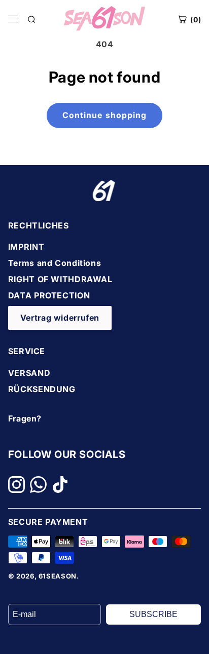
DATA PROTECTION (49, 295)
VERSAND (29, 373)
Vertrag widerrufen (59, 318)
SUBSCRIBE (153, 614)
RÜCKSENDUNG (42, 389)
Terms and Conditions (54, 263)
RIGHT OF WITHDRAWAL (60, 279)
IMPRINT (26, 247)
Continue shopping (104, 115)
